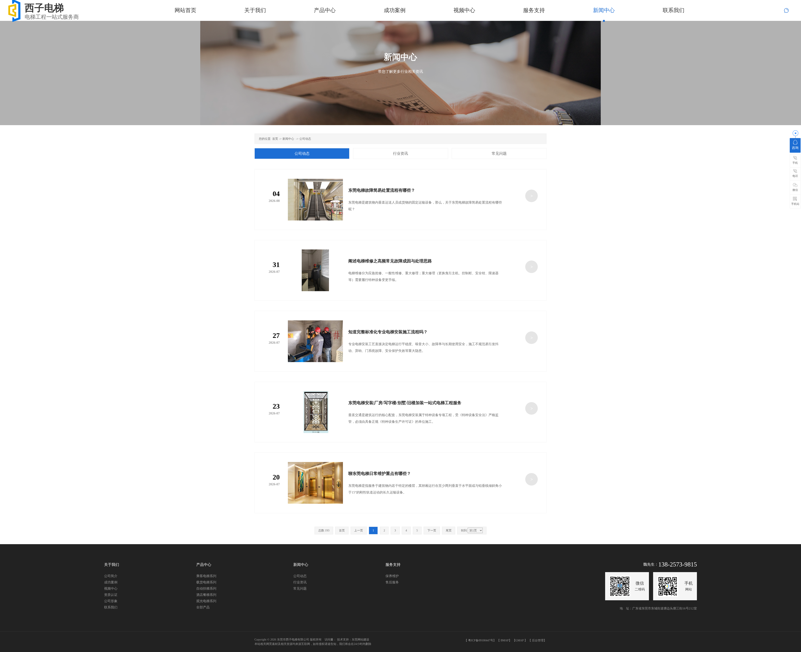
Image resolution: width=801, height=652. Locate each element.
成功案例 (110, 582)
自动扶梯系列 (206, 588)
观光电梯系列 (206, 601)
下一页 (431, 530)
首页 (275, 138)
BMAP (505, 640)
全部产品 (203, 607)
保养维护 (392, 576)
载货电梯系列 (206, 582)
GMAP (519, 640)
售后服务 (392, 582)
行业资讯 (400, 153)
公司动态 (305, 138)
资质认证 (110, 595)
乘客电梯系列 (206, 576)
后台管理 (538, 640)
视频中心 (110, 588)
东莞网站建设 (360, 639)
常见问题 (499, 153)
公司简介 (110, 576)
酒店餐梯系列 (206, 595)
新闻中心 (288, 138)
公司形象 (110, 601)
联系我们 (110, 607)
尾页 (449, 530)
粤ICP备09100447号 (480, 640)
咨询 (795, 148)
